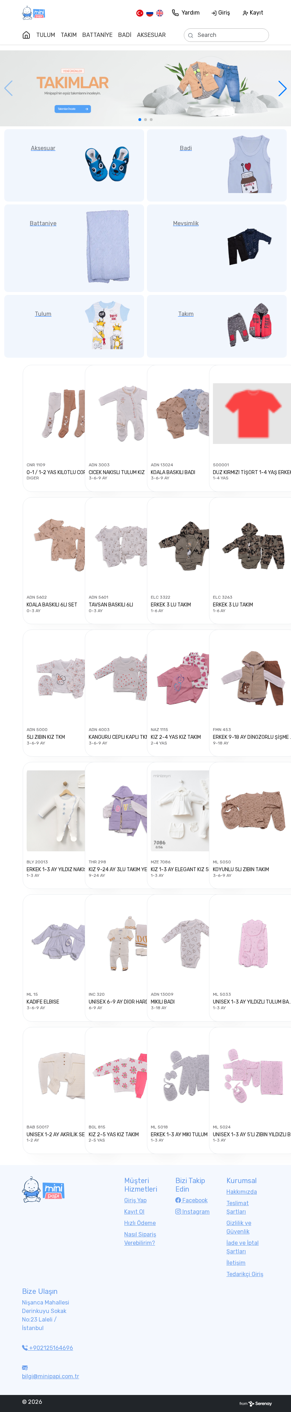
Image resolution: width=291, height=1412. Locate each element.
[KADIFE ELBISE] (67, 943)
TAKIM (69, 35)
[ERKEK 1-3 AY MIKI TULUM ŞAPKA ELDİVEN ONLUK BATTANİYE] (191, 1076)
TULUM (45, 35)
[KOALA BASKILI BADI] (191, 413)
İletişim (236, 1262)
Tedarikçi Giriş (244, 1274)
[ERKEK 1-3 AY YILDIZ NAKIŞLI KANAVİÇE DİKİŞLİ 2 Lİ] (67, 811)
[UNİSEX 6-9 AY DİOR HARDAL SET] (129, 943)
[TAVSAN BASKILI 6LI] (129, 546)
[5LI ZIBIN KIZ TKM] (67, 678)
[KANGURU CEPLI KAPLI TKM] (129, 678)
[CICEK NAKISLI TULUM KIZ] (129, 413)
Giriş (223, 12)
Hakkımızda (241, 1191)
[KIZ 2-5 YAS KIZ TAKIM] (129, 1076)
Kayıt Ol (134, 1211)
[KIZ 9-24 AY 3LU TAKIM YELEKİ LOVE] (129, 811)
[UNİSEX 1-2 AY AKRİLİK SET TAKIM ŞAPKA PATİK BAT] (67, 1076)
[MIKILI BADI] (191, 943)
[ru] (149, 13)
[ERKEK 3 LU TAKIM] (191, 546)
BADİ (124, 35)
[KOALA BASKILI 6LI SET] (67, 546)
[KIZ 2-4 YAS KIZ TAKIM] (191, 678)
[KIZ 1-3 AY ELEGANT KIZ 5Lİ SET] (191, 811)
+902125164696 (50, 1348)
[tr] (139, 13)
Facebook (194, 1200)
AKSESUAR (151, 35)
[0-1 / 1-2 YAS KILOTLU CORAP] (67, 413)
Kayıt (255, 12)
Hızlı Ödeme (140, 1223)
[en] (159, 13)
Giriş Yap (135, 1200)
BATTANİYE (97, 35)
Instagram (195, 1211)
